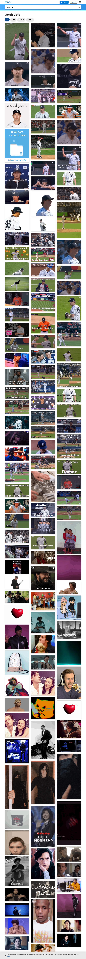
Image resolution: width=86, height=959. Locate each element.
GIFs (13, 19)
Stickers (21, 19)
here (8, 956)
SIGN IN (74, 2)
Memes (30, 19)
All (7, 19)
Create (65, 2)
